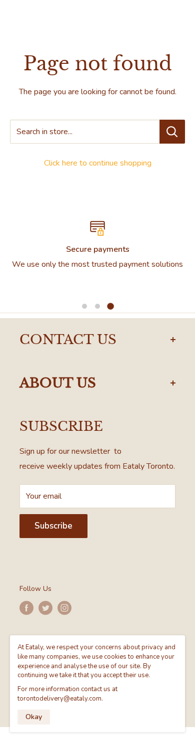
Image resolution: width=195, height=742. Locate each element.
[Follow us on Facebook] (27, 608)
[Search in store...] (172, 132)
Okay (34, 717)
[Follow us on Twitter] (45, 608)
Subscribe (53, 526)
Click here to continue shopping (98, 163)
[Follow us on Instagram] (65, 608)
